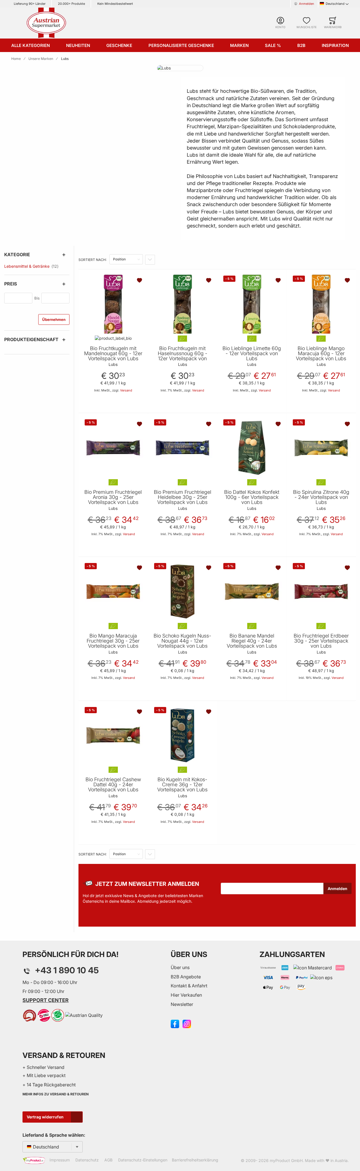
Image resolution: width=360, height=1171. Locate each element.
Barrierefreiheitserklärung (195, 1160)
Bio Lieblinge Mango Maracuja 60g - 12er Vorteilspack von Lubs (321, 353)
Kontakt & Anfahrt (189, 985)
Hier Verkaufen (186, 995)
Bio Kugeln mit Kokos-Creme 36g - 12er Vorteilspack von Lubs (182, 784)
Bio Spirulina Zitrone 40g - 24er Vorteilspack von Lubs (321, 497)
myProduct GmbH (286, 1160)
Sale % (273, 45)
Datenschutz (87, 1160)
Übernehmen (54, 319)
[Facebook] (175, 1023)
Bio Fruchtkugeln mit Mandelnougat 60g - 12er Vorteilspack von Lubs (113, 353)
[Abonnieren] (337, 888)
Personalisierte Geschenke (181, 45)
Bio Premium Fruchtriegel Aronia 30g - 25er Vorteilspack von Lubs (113, 497)
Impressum (60, 1160)
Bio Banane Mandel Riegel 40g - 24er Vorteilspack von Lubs (252, 640)
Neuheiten (78, 45)
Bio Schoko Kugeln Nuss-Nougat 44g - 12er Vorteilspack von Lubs (182, 640)
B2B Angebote (186, 976)
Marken (239, 45)
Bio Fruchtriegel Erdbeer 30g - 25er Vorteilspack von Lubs (321, 640)
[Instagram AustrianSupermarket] (187, 1023)
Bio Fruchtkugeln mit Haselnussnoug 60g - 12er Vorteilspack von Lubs (182, 356)
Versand (126, 390)
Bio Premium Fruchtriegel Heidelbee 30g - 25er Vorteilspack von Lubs (182, 497)
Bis (37, 298)
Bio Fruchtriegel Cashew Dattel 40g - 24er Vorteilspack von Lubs (113, 784)
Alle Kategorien (30, 45)
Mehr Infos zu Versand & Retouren (55, 1094)
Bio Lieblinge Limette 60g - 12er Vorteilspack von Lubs (251, 353)
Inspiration (335, 45)
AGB (108, 1160)
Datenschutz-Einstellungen (142, 1160)
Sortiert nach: (92, 260)
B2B (301, 45)
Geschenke (119, 45)
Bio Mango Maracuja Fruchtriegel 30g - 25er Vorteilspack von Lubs (113, 640)
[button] (140, 280)
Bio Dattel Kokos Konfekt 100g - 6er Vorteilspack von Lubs (251, 497)
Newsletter (182, 1004)
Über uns (180, 967)
